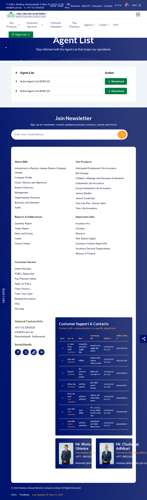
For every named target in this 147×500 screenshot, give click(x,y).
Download (117, 81)
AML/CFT (86, 6)
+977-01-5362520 (35, 7)
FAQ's (14, 495)
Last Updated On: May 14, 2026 (47, 495)
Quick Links (3, 295)
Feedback (24, 495)
